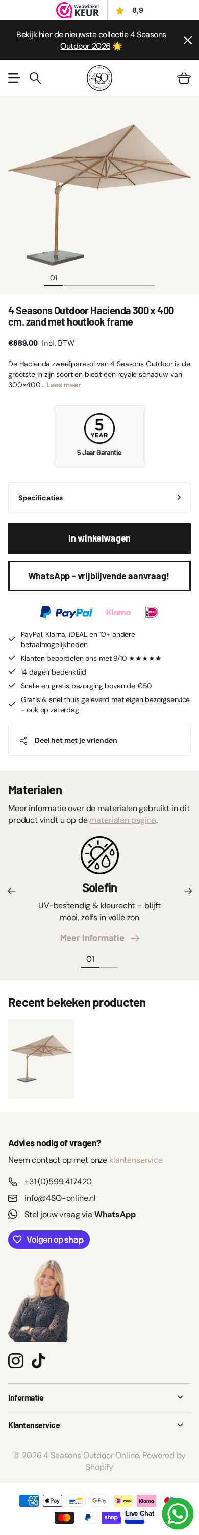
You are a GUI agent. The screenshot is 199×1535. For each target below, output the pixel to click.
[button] (11, 891)
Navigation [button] (13, 78)
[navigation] (72, 277)
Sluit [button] (187, 40)
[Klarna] (118, 612)
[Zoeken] (35, 78)
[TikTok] (38, 1360)
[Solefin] (100, 858)
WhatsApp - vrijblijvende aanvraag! (99, 575)
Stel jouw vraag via (80, 1214)
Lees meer (63, 384)
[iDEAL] (151, 612)
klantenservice (136, 1159)
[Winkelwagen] (184, 78)
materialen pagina (122, 820)
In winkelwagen (99, 538)
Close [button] (99, 1397)
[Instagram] (15, 1360)
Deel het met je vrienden (76, 740)
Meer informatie (94, 938)
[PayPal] (66, 612)
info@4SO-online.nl (60, 1198)
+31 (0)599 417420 (58, 1181)
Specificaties (40, 497)
